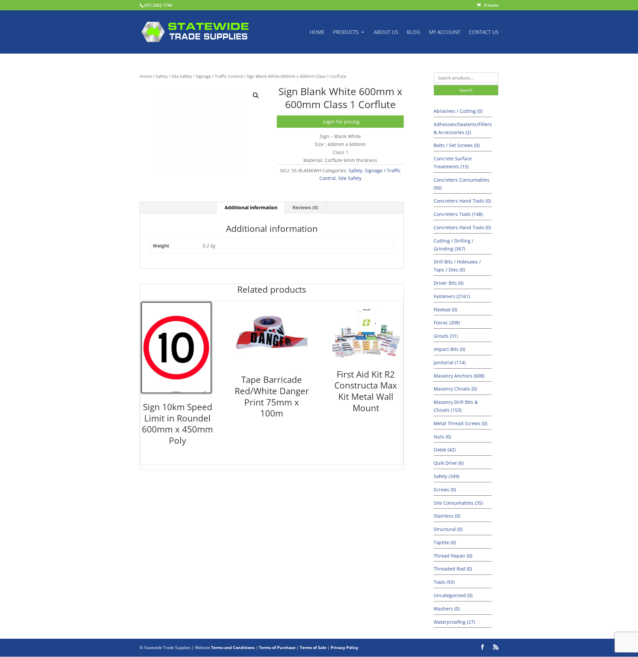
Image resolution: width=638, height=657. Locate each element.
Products (346, 32)
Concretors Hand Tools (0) (462, 227)
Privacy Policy (344, 647)
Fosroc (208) (447, 322)
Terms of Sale (313, 647)
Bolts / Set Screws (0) (456, 145)
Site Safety (181, 76)
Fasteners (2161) (452, 296)
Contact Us (483, 32)
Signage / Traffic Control (219, 76)
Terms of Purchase (277, 647)
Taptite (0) (445, 542)
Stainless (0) (447, 516)
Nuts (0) (442, 436)
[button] (256, 95)
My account (444, 32)
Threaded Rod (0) (453, 569)
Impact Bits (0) (449, 349)
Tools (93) (444, 582)
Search (466, 90)
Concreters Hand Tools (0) (462, 201)
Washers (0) (447, 608)
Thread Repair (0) (453, 556)
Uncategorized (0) (453, 595)
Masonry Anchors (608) (459, 376)
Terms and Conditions (233, 647)
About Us (386, 32)
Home (317, 32)
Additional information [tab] (251, 207)
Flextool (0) (445, 309)
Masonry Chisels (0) (455, 389)
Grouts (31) (446, 336)
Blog (413, 32)
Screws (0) (445, 489)
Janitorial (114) (450, 362)
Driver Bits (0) (449, 283)
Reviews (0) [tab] (305, 207)
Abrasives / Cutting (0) (458, 111)
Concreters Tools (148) (458, 214)
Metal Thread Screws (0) (460, 423)
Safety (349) (446, 476)
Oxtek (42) (445, 449)
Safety (162, 76)
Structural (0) (448, 529)
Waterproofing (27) (454, 622)
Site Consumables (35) (458, 503)
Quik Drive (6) (449, 463)
